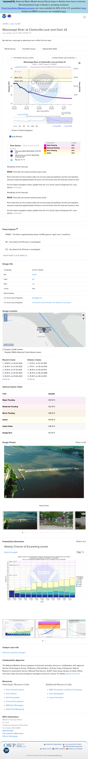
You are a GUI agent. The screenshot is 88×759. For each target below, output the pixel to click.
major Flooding (8, 400)
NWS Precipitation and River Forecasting (65, 690)
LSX (11, 24)
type (4, 394)
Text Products (11, 694)
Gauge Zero (7, 433)
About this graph (11, 552)
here (84, 8)
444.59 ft (51, 420)
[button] (85, 2)
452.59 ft (51, 407)
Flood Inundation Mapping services (18, 8)
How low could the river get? (13, 653)
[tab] (10, 49)
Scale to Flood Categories (22, 130)
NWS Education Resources (73, 746)
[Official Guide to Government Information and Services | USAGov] (14, 750)
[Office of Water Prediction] (14, 745)
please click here (73, 674)
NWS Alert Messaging (14, 705)
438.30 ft (51, 426)
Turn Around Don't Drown (73, 744)
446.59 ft (51, 413)
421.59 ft (51, 433)
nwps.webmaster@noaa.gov (54, 755)
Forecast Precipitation (14, 701)
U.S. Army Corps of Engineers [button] (22, 114)
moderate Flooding (10, 407)
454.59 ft (51, 400)
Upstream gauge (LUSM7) (23, 58)
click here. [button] (18, 187)
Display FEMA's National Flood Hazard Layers (22, 352)
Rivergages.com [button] (37, 298)
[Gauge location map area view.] (83, 318)
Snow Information (56, 697)
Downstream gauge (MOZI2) (63, 58)
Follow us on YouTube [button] (75, 749)
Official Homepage (10, 736)
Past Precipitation (13, 697)
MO (33, 279)
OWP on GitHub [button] (60, 749)
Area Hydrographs (56, 694)
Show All (6, 379)
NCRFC (6, 24)
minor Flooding (8, 413)
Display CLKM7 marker (13, 349)
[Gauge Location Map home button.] (83, 315)
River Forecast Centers (15, 690)
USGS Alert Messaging (15, 709)
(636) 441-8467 (8, 731)
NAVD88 (51, 394)
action (5, 420)
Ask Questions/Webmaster (13, 733)
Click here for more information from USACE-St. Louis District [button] (51, 303)
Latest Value (7, 426)
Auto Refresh (16, 137)
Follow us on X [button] (46, 749)
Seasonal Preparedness (53, 744)
